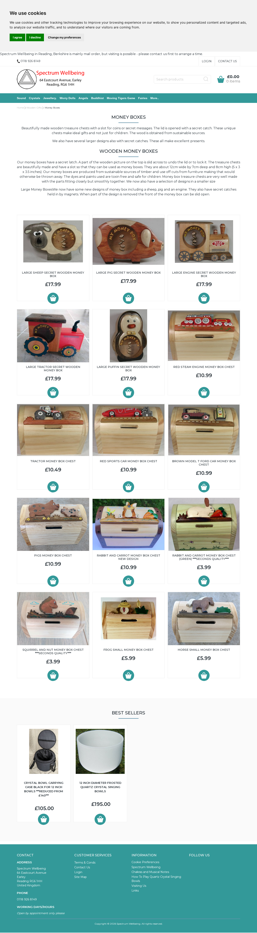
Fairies (142, 98)
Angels (83, 98)
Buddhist (97, 98)
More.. (154, 98)
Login (207, 61)
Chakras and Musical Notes (150, 872)
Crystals (34, 98)
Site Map (80, 877)
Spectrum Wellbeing (146, 867)
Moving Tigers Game (121, 98)
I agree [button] (17, 37)
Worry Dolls (67, 98)
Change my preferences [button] (64, 37)
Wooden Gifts (34, 107)
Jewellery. (50, 98)
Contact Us (227, 61)
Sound (21, 98)
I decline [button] (35, 37)
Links (135, 890)
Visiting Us (139, 886)
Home (20, 107)
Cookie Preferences (145, 862)
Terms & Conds (84, 862)
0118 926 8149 (27, 899)
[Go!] (206, 79)
